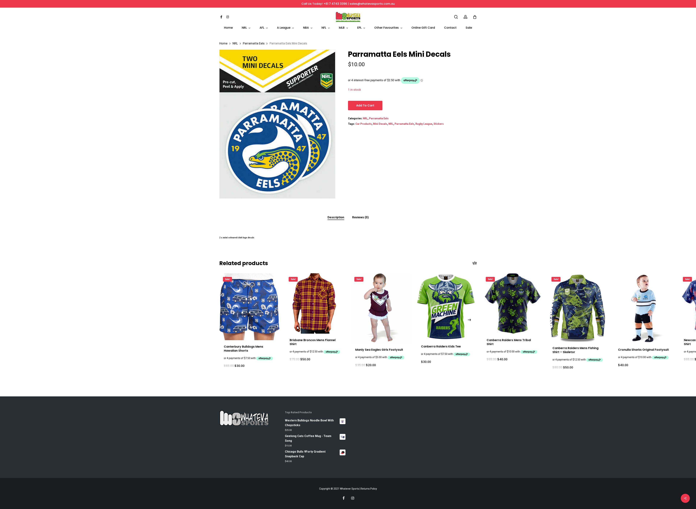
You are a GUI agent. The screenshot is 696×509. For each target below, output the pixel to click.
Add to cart (365, 105)
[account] (465, 17)
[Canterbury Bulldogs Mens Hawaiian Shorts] (249, 306)
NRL (235, 43)
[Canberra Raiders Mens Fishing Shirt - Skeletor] (578, 307)
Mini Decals (380, 123)
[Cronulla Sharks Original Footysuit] (644, 308)
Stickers (439, 123)
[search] (456, 17)
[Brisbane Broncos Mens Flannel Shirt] (315, 303)
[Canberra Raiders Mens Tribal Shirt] (512, 303)
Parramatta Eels (253, 43)
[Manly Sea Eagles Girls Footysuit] (381, 308)
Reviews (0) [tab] (360, 217)
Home (223, 43)
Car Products (363, 123)
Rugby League (423, 123)
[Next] (469, 319)
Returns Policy (369, 488)
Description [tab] (336, 217)
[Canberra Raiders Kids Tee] (447, 306)
